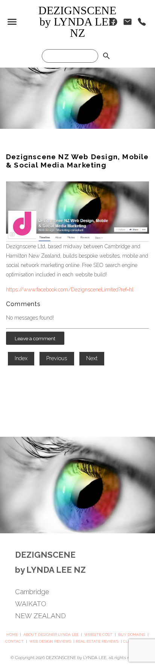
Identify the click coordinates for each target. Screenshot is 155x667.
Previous (56, 358)
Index (21, 358)
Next (91, 358)
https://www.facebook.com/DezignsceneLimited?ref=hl (70, 290)
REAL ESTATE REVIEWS (97, 641)
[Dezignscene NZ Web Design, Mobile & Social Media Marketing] (77, 240)
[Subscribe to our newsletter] (127, 24)
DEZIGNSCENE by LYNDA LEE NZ (77, 21)
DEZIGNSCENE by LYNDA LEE (76, 657)
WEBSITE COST (98, 634)
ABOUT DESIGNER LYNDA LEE (51, 634)
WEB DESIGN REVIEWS (50, 641)
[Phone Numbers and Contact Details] (141, 24)
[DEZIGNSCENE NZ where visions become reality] (77, 127)
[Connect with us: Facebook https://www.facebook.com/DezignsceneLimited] (113, 24)
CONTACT (14, 641)
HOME (12, 634)
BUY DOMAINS (131, 634)
